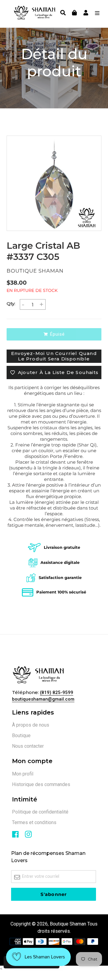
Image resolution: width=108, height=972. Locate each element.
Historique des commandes (41, 784)
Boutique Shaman (68, 924)
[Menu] (95, 13)
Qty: (11, 303)
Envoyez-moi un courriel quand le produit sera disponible (54, 356)
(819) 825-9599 (56, 692)
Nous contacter (28, 746)
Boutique (21, 735)
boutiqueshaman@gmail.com (43, 699)
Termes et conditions (34, 822)
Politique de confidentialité (40, 812)
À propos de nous (30, 725)
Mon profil (22, 774)
